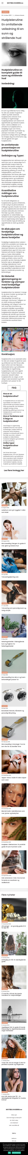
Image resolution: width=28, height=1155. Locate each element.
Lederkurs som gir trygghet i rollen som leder (13, 511)
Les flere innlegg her (14, 470)
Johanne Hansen (19, 15)
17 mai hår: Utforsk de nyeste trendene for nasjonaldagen (12, 994)
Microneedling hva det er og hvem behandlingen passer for (13, 678)
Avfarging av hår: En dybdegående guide (14, 960)
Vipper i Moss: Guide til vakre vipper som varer (14, 779)
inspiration (4, 505)
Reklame (14, 1138)
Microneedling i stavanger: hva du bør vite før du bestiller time (13, 745)
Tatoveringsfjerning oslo (10, 577)
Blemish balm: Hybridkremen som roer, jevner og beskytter (13, 812)
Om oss (14, 1141)
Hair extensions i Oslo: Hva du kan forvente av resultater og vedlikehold (13, 880)
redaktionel (5, 12)
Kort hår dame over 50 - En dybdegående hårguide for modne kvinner (14, 1098)
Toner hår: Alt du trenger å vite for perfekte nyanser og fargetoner (13, 1063)
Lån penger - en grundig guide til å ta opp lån (14, 927)
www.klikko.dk (15, 1125)
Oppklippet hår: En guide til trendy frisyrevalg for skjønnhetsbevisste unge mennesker (13, 1029)
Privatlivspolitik (16, 1152)
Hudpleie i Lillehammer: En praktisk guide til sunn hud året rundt (13, 845)
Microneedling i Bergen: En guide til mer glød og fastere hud (13, 544)
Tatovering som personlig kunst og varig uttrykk (14, 609)
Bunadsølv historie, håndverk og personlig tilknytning (13, 712)
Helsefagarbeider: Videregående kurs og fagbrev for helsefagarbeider (13, 644)
